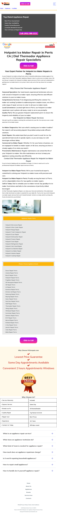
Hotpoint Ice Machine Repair (13, 248)
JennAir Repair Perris (11, 327)
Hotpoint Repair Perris (12, 277)
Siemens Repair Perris (12, 315)
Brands (28, 492)
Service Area (28, 495)
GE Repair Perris (10, 285)
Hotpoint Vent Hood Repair (13, 246)
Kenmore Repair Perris (12, 289)
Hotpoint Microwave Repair (13, 225)
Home (1, 8)
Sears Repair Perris (11, 299)
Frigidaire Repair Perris (12, 280)
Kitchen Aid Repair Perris (13, 292)
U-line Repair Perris (11, 325)
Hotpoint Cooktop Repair (12, 255)
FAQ (19, 504)
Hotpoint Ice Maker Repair (13, 251)
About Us (28, 486)
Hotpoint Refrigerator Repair (14, 244)
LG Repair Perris (10, 287)
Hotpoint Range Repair (12, 229)
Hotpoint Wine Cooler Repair (14, 227)
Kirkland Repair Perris (11, 322)
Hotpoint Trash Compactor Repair (15, 232)
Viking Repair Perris (11, 308)
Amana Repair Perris (11, 273)
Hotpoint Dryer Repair (12, 234)
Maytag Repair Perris (11, 296)
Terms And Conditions (34, 504)
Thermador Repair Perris (12, 306)
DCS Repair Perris (10, 318)
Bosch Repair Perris (11, 275)
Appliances (7, 8)
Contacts (28, 498)
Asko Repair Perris (11, 330)
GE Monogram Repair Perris (13, 282)
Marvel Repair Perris (11, 320)
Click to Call (25, 4)
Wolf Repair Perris (10, 303)
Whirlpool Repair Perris (12, 311)
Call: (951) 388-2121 (28, 33)
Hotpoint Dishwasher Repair (14, 237)
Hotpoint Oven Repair (12, 241)
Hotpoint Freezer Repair (12, 239)
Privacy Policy (24, 504)
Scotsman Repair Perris (12, 313)
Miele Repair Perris (11, 332)
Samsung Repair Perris (12, 294)
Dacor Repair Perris (11, 270)
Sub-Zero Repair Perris (12, 301)
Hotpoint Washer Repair (12, 253)
